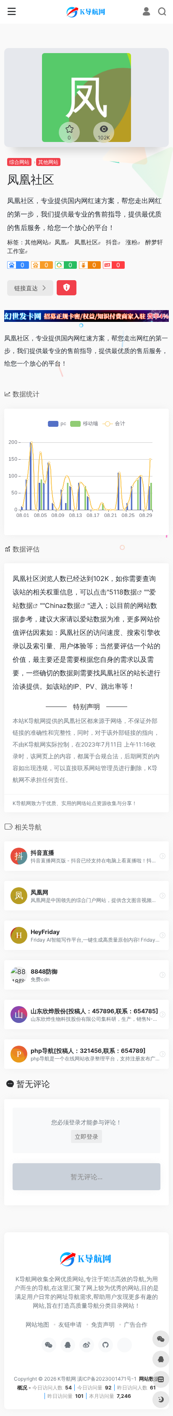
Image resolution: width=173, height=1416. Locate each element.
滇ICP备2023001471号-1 (107, 1379)
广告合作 (135, 1324)
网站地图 (37, 1324)
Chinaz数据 (62, 605)
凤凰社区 (86, 242)
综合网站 (19, 162)
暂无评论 (33, 1084)
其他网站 (48, 162)
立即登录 (86, 1136)
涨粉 (131, 242)
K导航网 (67, 1379)
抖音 (112, 242)
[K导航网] (86, 12)
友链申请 (70, 1324)
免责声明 (103, 1324)
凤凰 (60, 242)
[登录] (146, 12)
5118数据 (123, 592)
